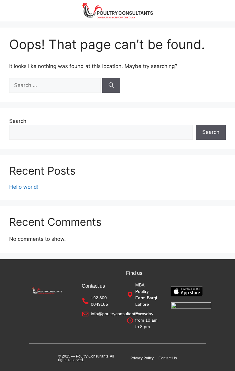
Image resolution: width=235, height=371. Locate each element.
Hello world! (24, 187)
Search (17, 121)
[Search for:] (55, 85)
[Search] (111, 85)
